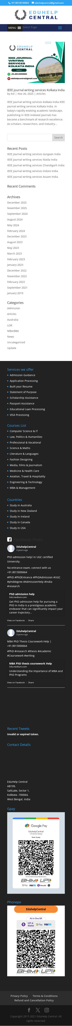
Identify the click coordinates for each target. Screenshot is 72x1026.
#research (13, 586)
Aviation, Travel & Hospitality (27, 476)
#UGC (56, 577)
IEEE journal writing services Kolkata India (36, 90)
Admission (13, 308)
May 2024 (13, 225)
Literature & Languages (24, 453)
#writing (29, 655)
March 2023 (14, 253)
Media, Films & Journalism (26, 465)
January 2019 (15, 293)
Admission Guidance (22, 375)
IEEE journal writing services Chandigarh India (35, 165)
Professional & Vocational (25, 442)
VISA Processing (19, 415)
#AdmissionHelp (33, 581)
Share (31, 620)
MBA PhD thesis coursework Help (30, 663)
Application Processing (24, 381)
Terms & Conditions (45, 996)
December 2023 (17, 236)
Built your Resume (21, 386)
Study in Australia (21, 505)
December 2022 (17, 270)
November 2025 (17, 208)
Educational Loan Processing (27, 409)
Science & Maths (20, 448)
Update (11, 348)
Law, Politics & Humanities (26, 437)
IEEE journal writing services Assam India (32, 176)
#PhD (10, 577)
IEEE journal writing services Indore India (32, 171)
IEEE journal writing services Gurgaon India (34, 154)
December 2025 (17, 202)
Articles (41, 93)
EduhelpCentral (26, 546)
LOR (9, 325)
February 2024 (16, 231)
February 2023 (16, 259)
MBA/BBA (13, 331)
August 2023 (15, 242)
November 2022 (17, 276)
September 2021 (17, 287)
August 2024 (15, 219)
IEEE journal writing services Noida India (32, 159)
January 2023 (15, 264)
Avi (13, 93)
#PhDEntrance (23, 577)
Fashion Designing (21, 459)
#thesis (32, 651)
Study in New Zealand (23, 511)
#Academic (44, 651)
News (10, 336)
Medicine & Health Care (24, 471)
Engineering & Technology (26, 482)
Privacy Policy (19, 996)
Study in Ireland (20, 516)
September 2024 (17, 213)
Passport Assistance (22, 403)
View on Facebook (16, 620)
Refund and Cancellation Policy (34, 1000)
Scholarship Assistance (24, 397)
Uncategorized (16, 342)
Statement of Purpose (23, 392)
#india (48, 581)
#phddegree (15, 581)
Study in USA (18, 528)
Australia (12, 319)
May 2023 (13, 248)
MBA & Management (22, 488)
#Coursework (15, 655)
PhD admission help (22, 594)
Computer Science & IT (24, 431)
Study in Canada (20, 522)
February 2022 (16, 282)
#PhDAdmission (43, 577)
